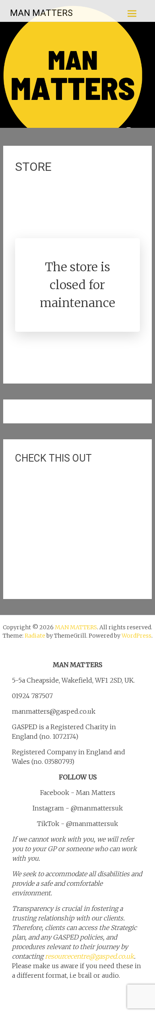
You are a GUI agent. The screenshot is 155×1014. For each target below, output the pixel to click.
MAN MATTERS (41, 13)
